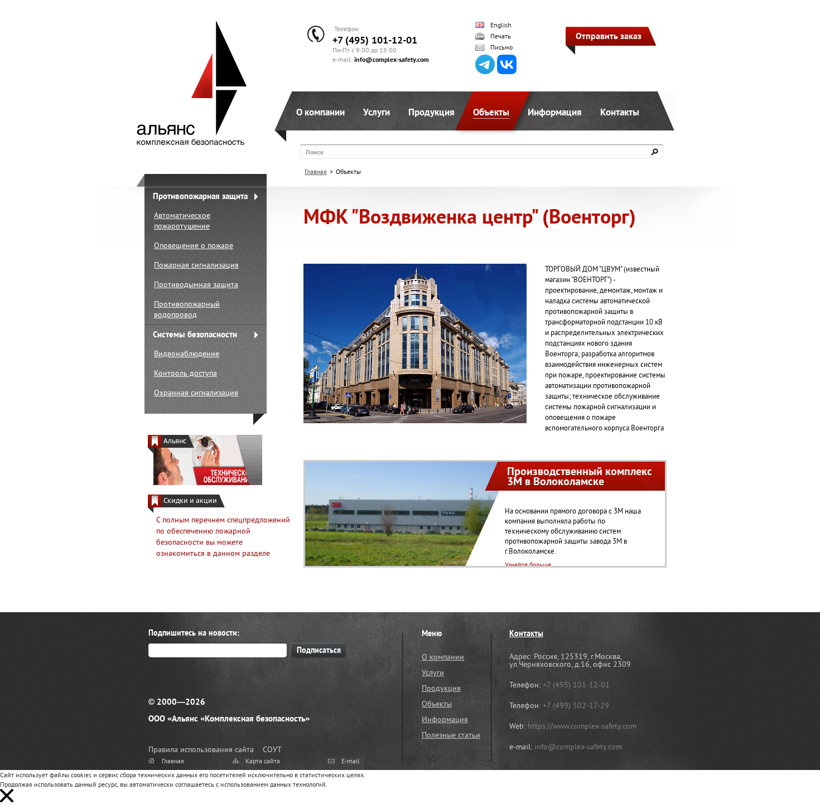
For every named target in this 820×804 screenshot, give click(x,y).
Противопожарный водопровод (187, 309)
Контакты (619, 112)
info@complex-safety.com (391, 59)
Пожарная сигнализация (196, 265)
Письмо (501, 47)
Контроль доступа (185, 373)
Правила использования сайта (201, 749)
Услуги (376, 112)
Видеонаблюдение (186, 353)
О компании (320, 112)
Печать (500, 36)
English (501, 25)
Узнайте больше (528, 564)
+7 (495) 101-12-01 (374, 39)
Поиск (315, 152)
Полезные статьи (451, 735)
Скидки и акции (190, 500)
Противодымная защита (196, 284)
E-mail (350, 761)
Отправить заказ (608, 35)
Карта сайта (262, 761)
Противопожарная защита (200, 196)
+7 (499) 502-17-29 (576, 705)
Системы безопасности (195, 334)
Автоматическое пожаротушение (182, 220)
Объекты (491, 112)
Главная (316, 171)
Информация (555, 112)
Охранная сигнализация (196, 393)
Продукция (431, 112)
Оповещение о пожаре (193, 245)
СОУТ (272, 749)
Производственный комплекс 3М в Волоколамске (579, 476)
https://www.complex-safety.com (582, 726)
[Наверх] (784, 768)
